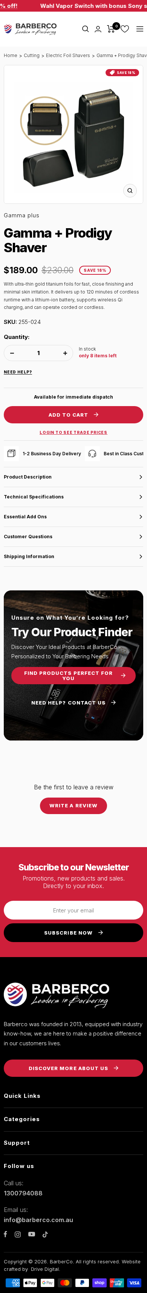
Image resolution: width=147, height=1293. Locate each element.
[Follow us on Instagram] (18, 1234)
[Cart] (111, 29)
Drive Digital (45, 1269)
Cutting (32, 55)
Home (10, 55)
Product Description (28, 477)
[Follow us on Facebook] (5, 1234)
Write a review (73, 805)
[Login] (98, 29)
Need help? (18, 372)
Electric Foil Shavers (68, 55)
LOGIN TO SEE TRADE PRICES (73, 432)
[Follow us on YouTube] (31, 1234)
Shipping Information (29, 556)
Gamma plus (22, 215)
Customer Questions (28, 536)
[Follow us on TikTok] (45, 1234)
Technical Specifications (34, 497)
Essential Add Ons (25, 516)
